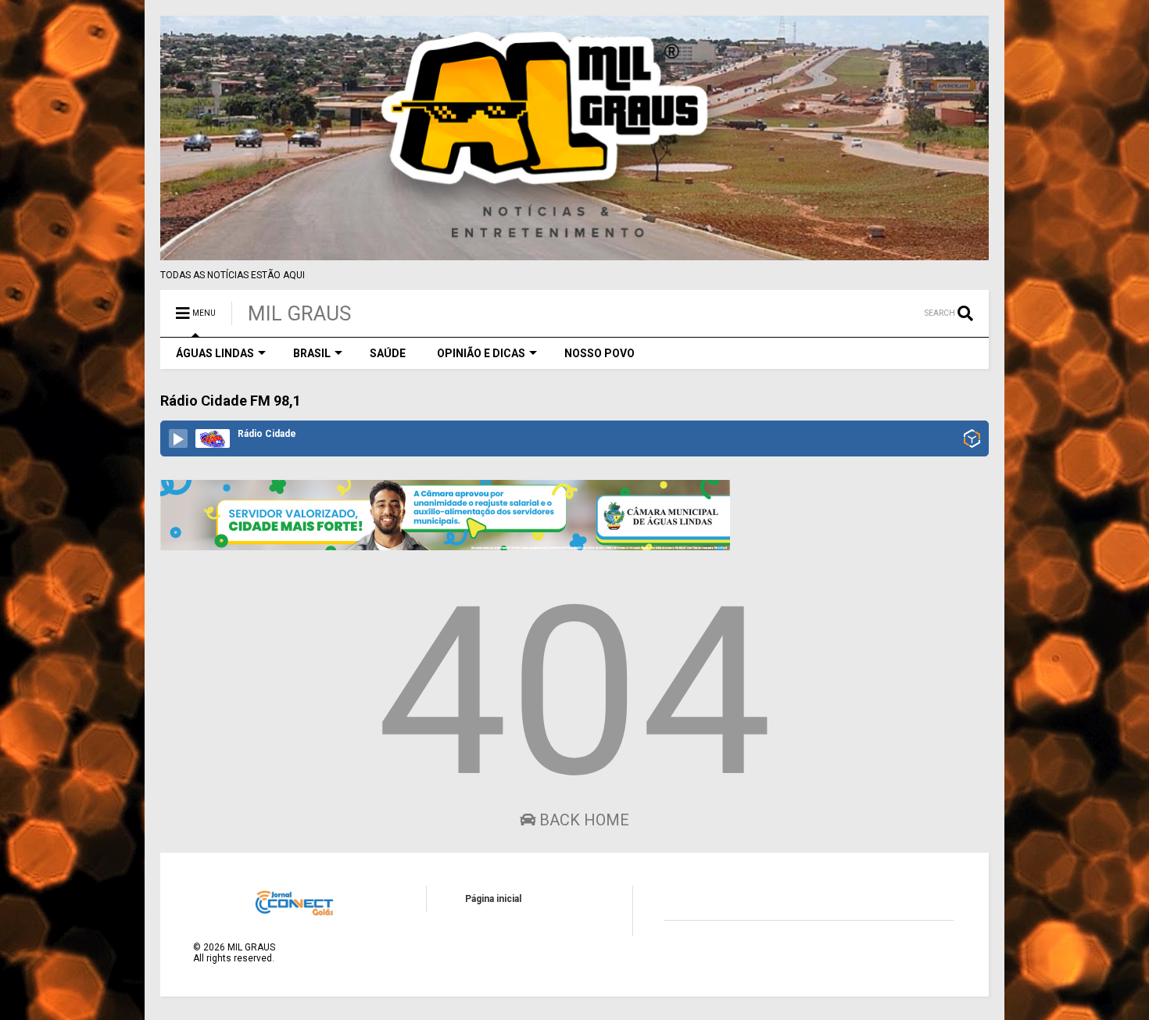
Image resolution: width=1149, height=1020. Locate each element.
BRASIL (312, 353)
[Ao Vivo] (178, 438)
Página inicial (493, 898)
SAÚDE (388, 353)
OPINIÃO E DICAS (481, 353)
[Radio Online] (972, 439)
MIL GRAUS (299, 313)
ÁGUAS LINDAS (215, 353)
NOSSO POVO (599, 353)
